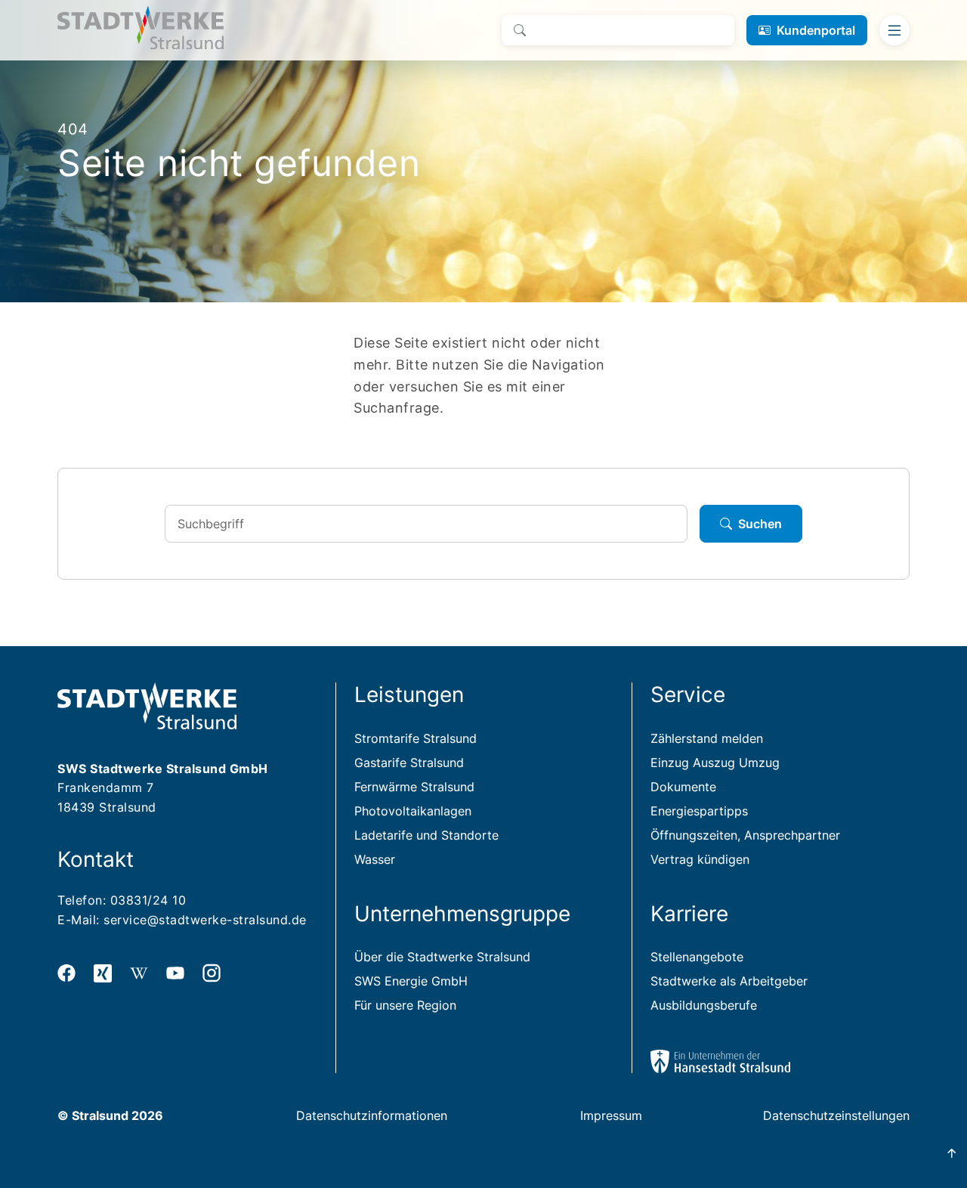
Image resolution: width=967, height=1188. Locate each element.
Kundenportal (816, 30)
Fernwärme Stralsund (414, 786)
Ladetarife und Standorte (426, 835)
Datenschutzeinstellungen (836, 1115)
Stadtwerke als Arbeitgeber (729, 980)
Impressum (611, 1115)
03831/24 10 (148, 900)
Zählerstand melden (706, 738)
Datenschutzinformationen (371, 1115)
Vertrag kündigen (699, 859)
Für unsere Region (405, 1005)
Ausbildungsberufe (703, 1005)
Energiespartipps (699, 810)
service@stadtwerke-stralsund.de (205, 919)
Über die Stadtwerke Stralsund (442, 956)
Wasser (374, 859)
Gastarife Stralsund (409, 762)
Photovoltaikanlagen (412, 810)
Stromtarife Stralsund (415, 738)
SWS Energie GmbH (411, 980)
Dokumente (683, 786)
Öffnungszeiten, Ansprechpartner (745, 835)
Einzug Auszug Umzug (715, 762)
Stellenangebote (696, 956)
